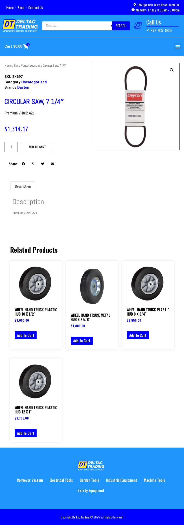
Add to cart (37, 147)
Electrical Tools (61, 480)
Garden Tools (89, 480)
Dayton (23, 87)
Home (10, 7)
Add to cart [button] (25, 335)
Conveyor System (30, 480)
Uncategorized (31, 65)
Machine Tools (154, 480)
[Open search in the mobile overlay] (86, 25)
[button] (178, 46)
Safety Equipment (90, 490)
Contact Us (35, 7)
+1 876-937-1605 (159, 30)
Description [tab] (23, 186)
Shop (21, 7)
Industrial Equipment (121, 480)
